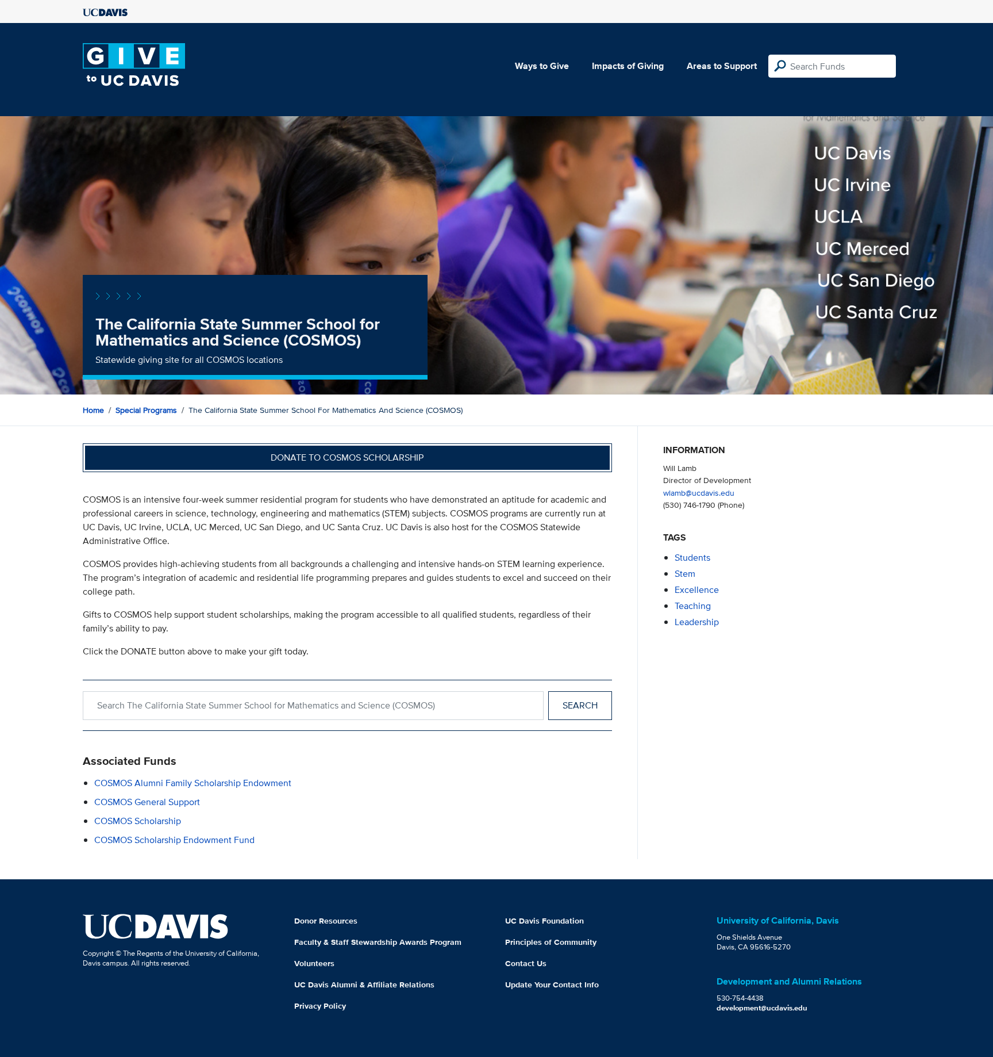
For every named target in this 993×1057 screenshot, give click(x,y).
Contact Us (525, 963)
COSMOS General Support (147, 802)
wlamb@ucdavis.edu (698, 493)
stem (685, 573)
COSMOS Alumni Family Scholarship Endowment (192, 783)
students (692, 557)
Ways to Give (542, 65)
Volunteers (314, 963)
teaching (693, 605)
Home (93, 410)
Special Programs (146, 410)
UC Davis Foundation (544, 920)
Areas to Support (722, 65)
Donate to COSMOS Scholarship (347, 457)
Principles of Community (550, 942)
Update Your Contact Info (552, 984)
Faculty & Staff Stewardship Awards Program (377, 942)
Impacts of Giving (628, 65)
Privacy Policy (320, 1006)
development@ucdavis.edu (762, 1007)
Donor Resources (325, 920)
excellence (697, 589)
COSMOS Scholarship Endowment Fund (174, 840)
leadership (697, 622)
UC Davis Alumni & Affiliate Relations (364, 984)
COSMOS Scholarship (137, 821)
